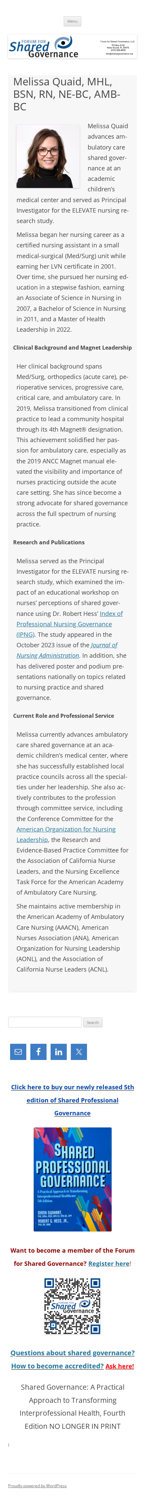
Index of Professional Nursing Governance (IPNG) (70, 623)
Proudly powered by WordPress (37, 1486)
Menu (72, 21)
